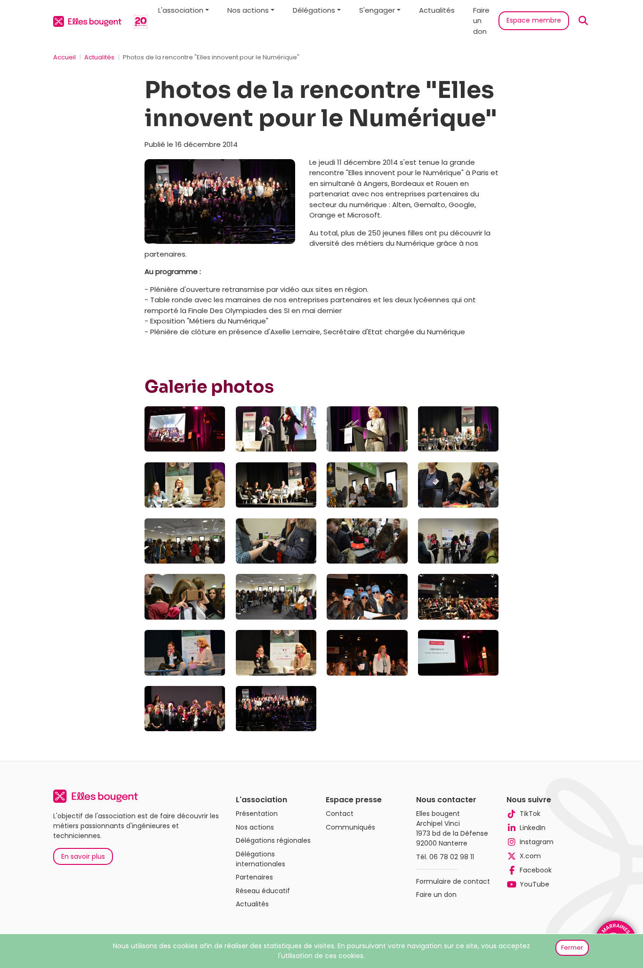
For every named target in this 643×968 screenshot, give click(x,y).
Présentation (257, 813)
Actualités (437, 10)
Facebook (536, 870)
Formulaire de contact (453, 881)
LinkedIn (533, 827)
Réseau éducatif (263, 890)
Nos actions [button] (248, 10)
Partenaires (254, 877)
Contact (340, 813)
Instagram (537, 842)
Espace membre (533, 20)
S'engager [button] (377, 10)
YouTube (534, 884)
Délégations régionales (273, 840)
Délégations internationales (260, 859)
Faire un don (481, 20)
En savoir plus (83, 856)
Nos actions (255, 827)
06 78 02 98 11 (451, 857)
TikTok (530, 813)
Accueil (64, 57)
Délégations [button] (314, 10)
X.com (530, 856)
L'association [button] (180, 10)
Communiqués (350, 827)
